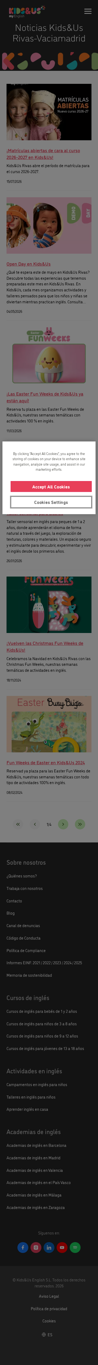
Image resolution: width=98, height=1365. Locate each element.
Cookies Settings (51, 502)
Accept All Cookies (51, 486)
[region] (49, 477)
